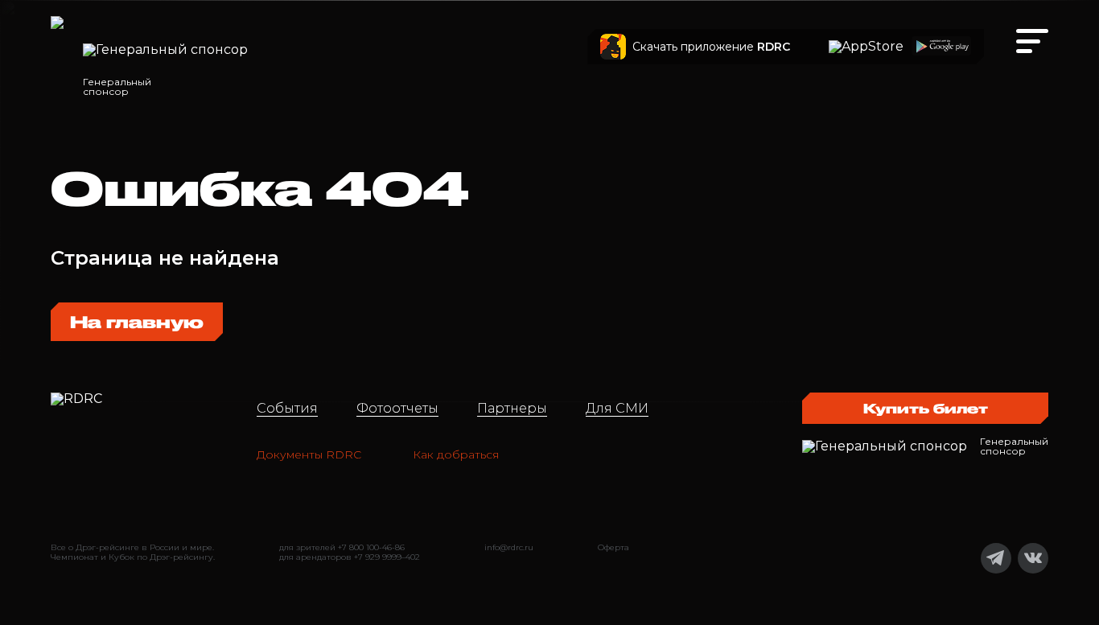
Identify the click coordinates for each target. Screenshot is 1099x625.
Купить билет (925, 408)
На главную (137, 321)
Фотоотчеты (397, 408)
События (287, 408)
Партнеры (512, 408)
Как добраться (456, 454)
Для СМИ (617, 408)
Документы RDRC (309, 454)
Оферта (613, 547)
